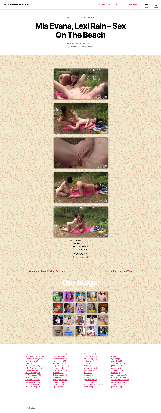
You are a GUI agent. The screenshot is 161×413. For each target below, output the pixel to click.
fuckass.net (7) (89, 370)
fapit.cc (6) (88, 373)
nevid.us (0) (115, 354)
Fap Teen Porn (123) (61, 366)
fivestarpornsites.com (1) (93, 384)
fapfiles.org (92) (59, 384)
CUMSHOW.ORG (132, 5)
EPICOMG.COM (104, 5)
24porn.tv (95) (58, 382)
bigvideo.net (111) (60, 370)
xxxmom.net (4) (90, 375)
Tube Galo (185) (31, 363)
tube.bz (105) (58, 373)
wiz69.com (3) (89, 377)
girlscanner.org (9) (91, 368)
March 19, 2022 (88, 43)
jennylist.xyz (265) (32, 361)
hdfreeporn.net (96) (60, 380)
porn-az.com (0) (117, 387)
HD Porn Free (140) (32, 387)
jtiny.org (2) (88, 382)
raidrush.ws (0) (116, 361)
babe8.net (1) (89, 387)
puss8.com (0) (116, 356)
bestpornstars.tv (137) (61, 354)
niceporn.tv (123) (59, 363)
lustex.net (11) (89, 361)
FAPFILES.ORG (118, 5)
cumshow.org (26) (91, 356)
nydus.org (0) (116, 359)
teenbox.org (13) (90, 359)
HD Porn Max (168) (32, 373)
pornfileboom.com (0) (119, 377)
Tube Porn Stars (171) (33, 368)
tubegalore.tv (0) (117, 370)
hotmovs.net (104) (60, 375)
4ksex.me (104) (59, 377)
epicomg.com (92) (60, 387)
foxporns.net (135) (60, 359)
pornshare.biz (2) (90, 380)
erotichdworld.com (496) (34, 356)
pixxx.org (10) (89, 366)
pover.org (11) (89, 363)
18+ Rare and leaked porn (16, 5)
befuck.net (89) (90, 354)
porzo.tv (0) (115, 373)
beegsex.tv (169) (31, 370)
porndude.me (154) (32, 382)
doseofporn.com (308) (33, 359)
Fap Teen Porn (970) (33, 354)
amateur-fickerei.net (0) (120, 380)
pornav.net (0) (116, 366)
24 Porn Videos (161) (33, 375)
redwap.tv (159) (31, 377)
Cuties (70, 17)
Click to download (80, 257)
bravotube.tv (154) (32, 380)
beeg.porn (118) (59, 368)
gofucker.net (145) (32, 384)
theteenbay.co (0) (118, 384)
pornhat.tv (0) (116, 368)
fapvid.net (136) (59, 356)
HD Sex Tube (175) (32, 366)
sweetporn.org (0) (118, 382)
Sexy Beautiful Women (84, 17)
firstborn (75, 43)
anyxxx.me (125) (59, 361)
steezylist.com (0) (118, 363)
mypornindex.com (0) (119, 375)
